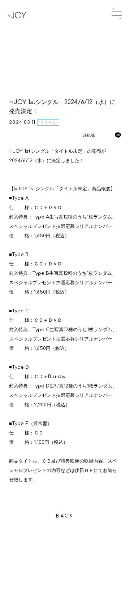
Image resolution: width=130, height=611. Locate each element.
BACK (65, 516)
